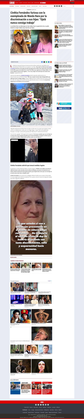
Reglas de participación (53, 412)
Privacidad (42, 412)
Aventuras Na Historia (39, 409)
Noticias (16, 2)
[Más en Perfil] (16, 380)
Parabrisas (49, 407)
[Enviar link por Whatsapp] (46, 62)
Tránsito (59, 412)
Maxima (60, 409)
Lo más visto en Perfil (61, 63)
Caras (29, 409)
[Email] (51, 62)
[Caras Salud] (64, 104)
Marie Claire (36, 407)
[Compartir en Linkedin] (48, 62)
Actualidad (25, 2)
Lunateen (54, 407)
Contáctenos (37, 412)
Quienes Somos (31, 412)
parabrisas (47, 383)
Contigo (32, 409)
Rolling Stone (46, 409)
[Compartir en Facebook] (42, 62)
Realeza (29, 2)
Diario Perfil (26, 407)
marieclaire (26, 383)
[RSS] (45, 404)
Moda (32, 2)
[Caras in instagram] (54, 6)
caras (37, 383)
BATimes (58, 407)
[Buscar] (73, 6)
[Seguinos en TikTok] (61, 6)
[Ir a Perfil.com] (72, 0)
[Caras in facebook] (57, 6)
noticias (15, 383)
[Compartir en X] (44, 62)
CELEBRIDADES (29, 9)
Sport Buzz (52, 409)
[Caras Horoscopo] (64, 109)
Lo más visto (58, 23)
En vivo (72, 2)
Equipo (46, 412)
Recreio (56, 409)
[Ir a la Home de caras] (12, 3)
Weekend (44, 407)
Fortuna (40, 407)
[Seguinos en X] (59, 6)
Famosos (20, 2)
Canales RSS (25, 412)
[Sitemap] (48, 404)
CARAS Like (43, 2)
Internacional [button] (36, 2)
